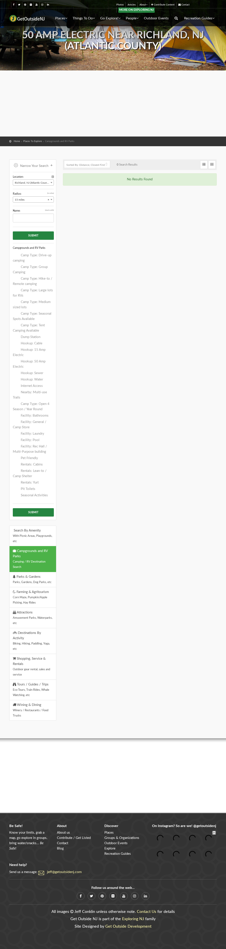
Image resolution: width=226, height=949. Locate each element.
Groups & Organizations (121, 838)
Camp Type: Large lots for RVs (33, 293)
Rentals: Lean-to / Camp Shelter (30, 473)
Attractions (33, 617)
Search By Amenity (32, 536)
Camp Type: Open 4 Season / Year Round (31, 406)
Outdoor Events (156, 18)
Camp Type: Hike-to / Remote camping (32, 281)
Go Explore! (109, 18)
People (131, 18)
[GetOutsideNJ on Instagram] (42, 5)
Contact (185, 5)
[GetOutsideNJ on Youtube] (37, 5)
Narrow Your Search (34, 166)
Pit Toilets (27, 489)
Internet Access (31, 386)
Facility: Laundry (32, 433)
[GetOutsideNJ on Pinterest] (25, 5)
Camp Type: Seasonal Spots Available (32, 316)
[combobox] (33, 182)
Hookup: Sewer (31, 373)
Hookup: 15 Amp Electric (29, 352)
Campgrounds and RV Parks (30, 558)
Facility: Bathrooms (34, 415)
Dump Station (30, 337)
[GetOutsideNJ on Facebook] (13, 5)
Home (17, 141)
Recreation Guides (198, 18)
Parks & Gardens (32, 579)
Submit (33, 235)
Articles (132, 5)
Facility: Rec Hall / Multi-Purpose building (30, 449)
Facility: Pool (30, 440)
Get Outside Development (128, 927)
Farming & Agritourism (31, 597)
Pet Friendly (29, 458)
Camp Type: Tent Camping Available (29, 328)
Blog (60, 848)
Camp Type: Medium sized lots (32, 304)
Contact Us (146, 912)
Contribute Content (164, 5)
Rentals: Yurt (29, 482)
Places (60, 18)
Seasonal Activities (34, 495)
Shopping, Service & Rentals (31, 666)
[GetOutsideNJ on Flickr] (31, 5)
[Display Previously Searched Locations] (53, 176)
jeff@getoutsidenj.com (64, 872)
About (142, 5)
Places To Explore (32, 141)
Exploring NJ (133, 919)
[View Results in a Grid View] (212, 165)
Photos (120, 5)
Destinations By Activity (31, 640)
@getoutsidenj (204, 826)
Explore (109, 848)
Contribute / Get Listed (74, 838)
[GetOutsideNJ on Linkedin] (48, 5)
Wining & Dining (30, 710)
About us (63, 832)
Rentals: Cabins (31, 464)
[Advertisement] (113, 103)
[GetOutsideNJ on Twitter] (19, 5)
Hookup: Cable (31, 343)
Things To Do (83, 18)
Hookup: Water (31, 379)
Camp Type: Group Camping (30, 269)
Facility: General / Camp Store (29, 424)
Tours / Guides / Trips (31, 689)
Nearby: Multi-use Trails (30, 395)
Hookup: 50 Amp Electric (29, 364)
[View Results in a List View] (203, 165)
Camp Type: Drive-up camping (32, 258)
